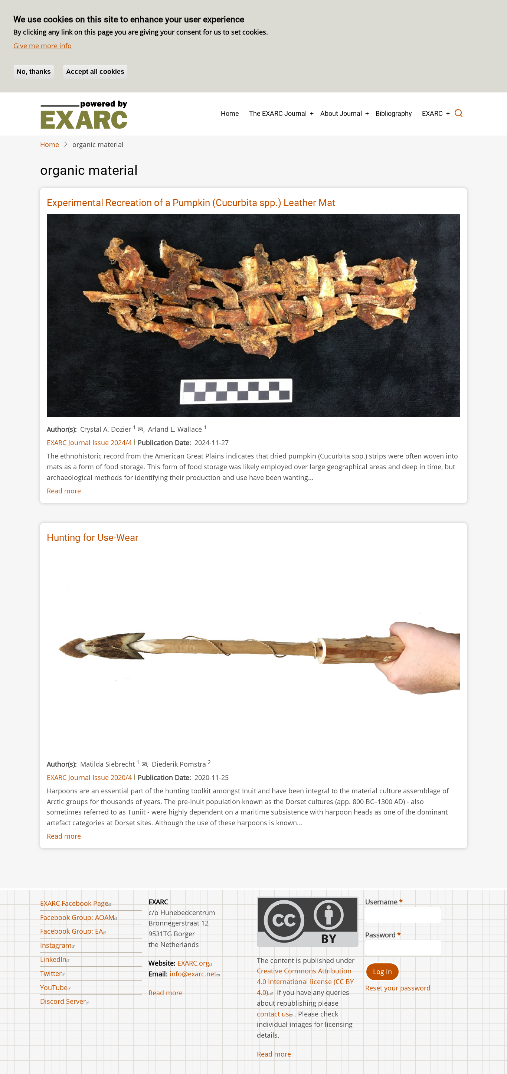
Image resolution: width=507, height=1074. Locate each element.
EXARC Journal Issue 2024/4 (89, 442)
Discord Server (63, 1001)
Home (230, 113)
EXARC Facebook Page (74, 903)
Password (380, 934)
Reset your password (398, 987)
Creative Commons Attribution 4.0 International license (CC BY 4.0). (305, 981)
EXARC (432, 113)
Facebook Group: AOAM (77, 917)
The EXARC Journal (278, 113)
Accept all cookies (95, 71)
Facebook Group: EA (71, 931)
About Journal (341, 113)
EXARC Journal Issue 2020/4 (89, 777)
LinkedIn (53, 959)
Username (381, 901)
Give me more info (42, 45)
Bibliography (394, 113)
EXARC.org (193, 963)
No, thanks (34, 71)
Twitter (51, 973)
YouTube (54, 987)
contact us (273, 1013)
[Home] (83, 114)
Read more (64, 490)
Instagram (56, 945)
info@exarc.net (193, 973)
